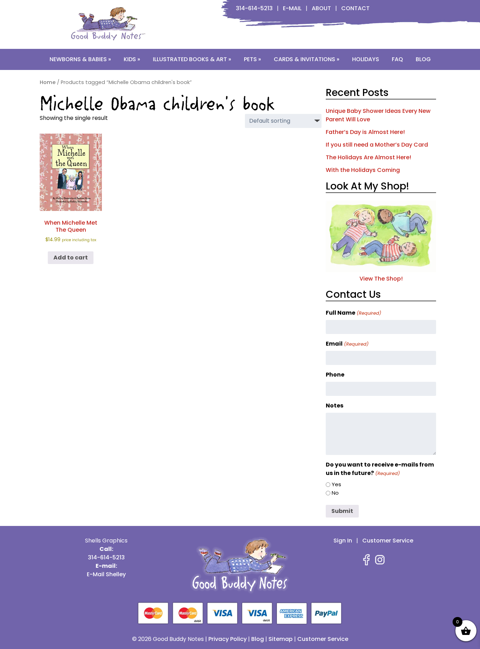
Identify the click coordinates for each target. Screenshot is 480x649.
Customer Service (387, 540)
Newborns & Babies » (80, 59)
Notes (334, 405)
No (335, 492)
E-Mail (292, 8)
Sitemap (280, 639)
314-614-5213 (254, 8)
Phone (335, 375)
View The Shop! (381, 279)
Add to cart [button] (70, 257)
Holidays (365, 59)
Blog (423, 59)
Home (48, 82)
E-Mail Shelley (106, 574)
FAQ (397, 59)
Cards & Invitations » (306, 59)
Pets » (252, 59)
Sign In (342, 540)
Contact (355, 8)
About (321, 8)
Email (347, 344)
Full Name (353, 313)
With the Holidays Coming (363, 170)
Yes (336, 484)
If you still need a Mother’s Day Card (377, 145)
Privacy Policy (227, 639)
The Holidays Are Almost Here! (368, 157)
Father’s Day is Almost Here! (365, 132)
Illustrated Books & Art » (192, 59)
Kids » (132, 59)
